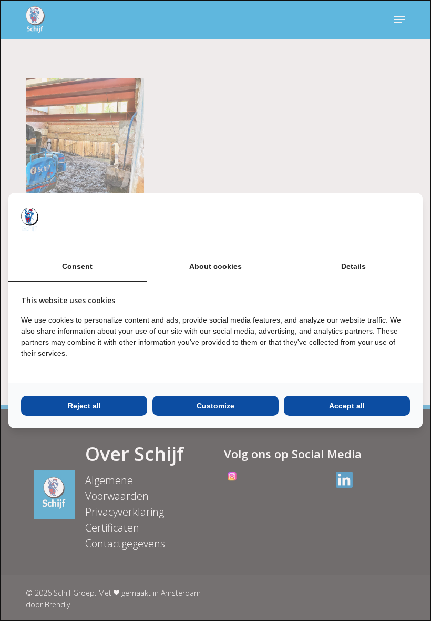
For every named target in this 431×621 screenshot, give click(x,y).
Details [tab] (353, 266)
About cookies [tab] (215, 266)
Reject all (84, 406)
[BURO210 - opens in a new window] (370, 222)
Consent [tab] (77, 266)
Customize (215, 406)
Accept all (347, 406)
